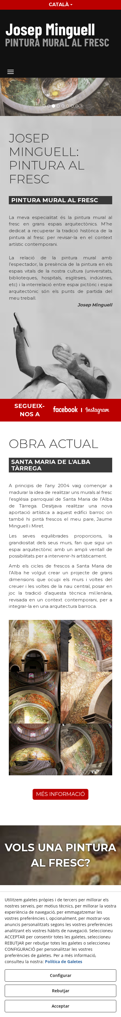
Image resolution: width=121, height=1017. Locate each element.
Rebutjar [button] (60, 990)
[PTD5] (60, 97)
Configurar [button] (60, 975)
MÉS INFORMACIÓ (60, 794)
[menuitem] (60, 5)
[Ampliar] (34, 646)
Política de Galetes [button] (63, 961)
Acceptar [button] (60, 1006)
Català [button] (59, 4)
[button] (60, 33)
